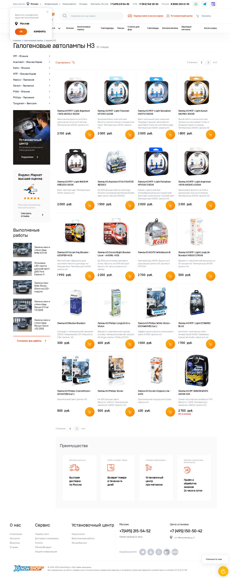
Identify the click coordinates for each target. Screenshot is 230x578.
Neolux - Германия (23, 79)
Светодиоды (107, 28)
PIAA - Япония (21, 91)
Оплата (39, 542)
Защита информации (46, 551)
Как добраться (79, 542)
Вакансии (15, 542)
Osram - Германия (23, 85)
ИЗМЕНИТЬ (40, 31)
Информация (51, 4)
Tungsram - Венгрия (25, 103)
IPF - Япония (20, 56)
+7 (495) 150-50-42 (186, 531)
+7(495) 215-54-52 (134, 531)
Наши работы (69, 4)
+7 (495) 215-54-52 (119, 4)
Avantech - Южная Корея (27, 62)
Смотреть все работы (29, 340)
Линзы (120, 28)
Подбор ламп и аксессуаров (148, 16)
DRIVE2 (175, 552)
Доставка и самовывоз (47, 538)
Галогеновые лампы (83, 28)
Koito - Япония (21, 67)
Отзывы (83, 4)
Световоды (153, 28)
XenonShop (28, 568)
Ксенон (70, 28)
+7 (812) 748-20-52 (148, 4)
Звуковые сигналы (186, 28)
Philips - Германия (23, 97)
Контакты (95, 4)
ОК (21, 31)
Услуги (51, 28)
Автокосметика (170, 28)
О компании (16, 534)
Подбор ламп (42, 534)
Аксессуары (210, 28)
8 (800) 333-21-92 (180, 4)
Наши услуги (78, 534)
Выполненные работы (83, 538)
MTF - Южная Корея (24, 73)
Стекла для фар (133, 28)
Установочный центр (182, 16)
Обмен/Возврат (43, 547)
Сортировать (63, 62)
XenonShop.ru (65, 567)
